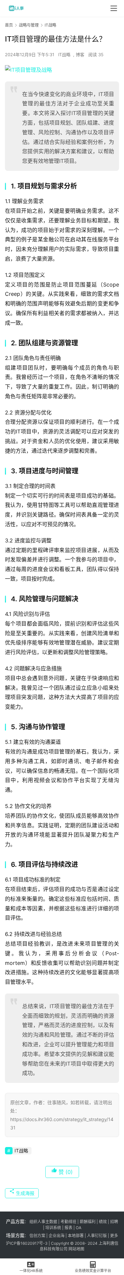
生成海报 (24, 1193)
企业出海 (56, 1235)
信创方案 (36, 1235)
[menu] (114, 8)
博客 (80, 54)
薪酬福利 (88, 1221)
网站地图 (76, 1248)
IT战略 (64, 54)
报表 (68, 1227)
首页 (9, 25)
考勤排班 (68, 1221)
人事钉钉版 (97, 1235)
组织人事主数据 (43, 1221)
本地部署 (76, 1235)
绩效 (103, 1221)
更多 (114, 1235)
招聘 (114, 1221)
